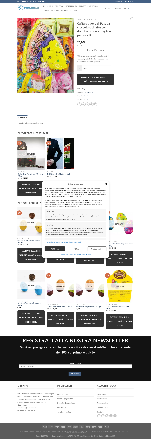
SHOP (75, 10)
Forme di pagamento (70, 431)
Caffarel (85, 99)
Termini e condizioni (122, 431)
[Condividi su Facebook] (79, 104)
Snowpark (65, 10)
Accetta (55, 249)
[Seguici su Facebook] (124, 2)
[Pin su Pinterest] (91, 104)
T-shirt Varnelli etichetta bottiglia (58, 174)
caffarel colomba (90, 96)
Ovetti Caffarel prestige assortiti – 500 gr (118, 308)
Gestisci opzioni (97, 249)
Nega (76, 249)
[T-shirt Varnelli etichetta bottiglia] (60, 153)
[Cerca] (44, 6)
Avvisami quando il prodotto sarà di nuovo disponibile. (95, 79)
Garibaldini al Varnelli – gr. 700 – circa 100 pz (30, 175)
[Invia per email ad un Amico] (87, 104)
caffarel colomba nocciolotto (104, 96)
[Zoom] (20, 90)
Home (48, 6)
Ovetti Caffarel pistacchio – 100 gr (88, 307)
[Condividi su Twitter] (83, 104)
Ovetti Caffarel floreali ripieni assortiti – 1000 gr (119, 245)
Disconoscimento (79, 433)
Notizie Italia (57, 6)
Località (54, 10)
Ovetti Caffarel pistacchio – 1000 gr (59, 307)
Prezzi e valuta (35, 431)
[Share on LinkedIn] (95, 104)
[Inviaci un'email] (130, 2)
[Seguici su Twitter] (128, 2)
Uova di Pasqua (90, 20)
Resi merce (24, 431)
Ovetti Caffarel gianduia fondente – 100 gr (30, 304)
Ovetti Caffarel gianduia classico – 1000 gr (29, 241)
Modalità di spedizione (51, 431)
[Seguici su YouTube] (132, 2)
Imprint (88, 254)
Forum (46, 10)
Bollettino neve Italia (88, 6)
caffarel (82, 96)
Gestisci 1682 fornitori (53, 242)
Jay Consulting (54, 436)
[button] (105, 184)
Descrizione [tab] (22, 117)
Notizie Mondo (71, 6)
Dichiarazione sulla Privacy (77, 254)
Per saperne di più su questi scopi (71, 242)
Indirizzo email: (75, 363)
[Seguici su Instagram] (126, 2)
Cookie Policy (64, 254)
